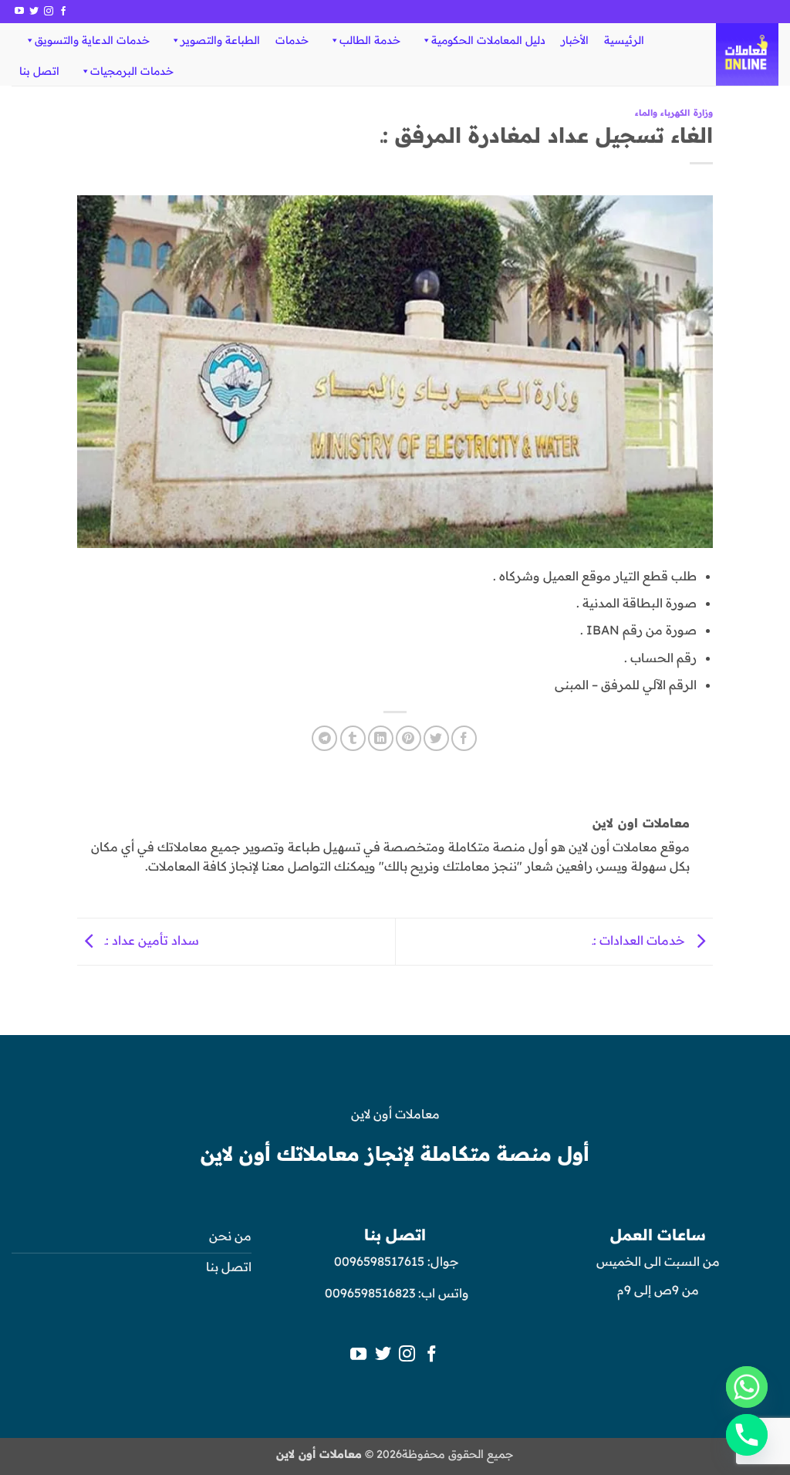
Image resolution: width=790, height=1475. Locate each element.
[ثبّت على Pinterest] (408, 738)
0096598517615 (377, 1261)
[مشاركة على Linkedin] (380, 738)
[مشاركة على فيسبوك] (464, 738)
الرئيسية (624, 40)
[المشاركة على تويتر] (436, 738)
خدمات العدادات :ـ (640, 940)
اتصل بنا (39, 71)
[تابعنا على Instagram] (48, 11)
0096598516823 (370, 1293)
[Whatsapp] (747, 1387)
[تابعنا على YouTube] (19, 11)
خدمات (292, 40)
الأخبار (575, 40)
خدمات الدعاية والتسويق (92, 40)
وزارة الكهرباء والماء (674, 112)
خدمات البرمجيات (132, 71)
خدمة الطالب (369, 40)
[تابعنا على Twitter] (34, 11)
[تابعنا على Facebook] (63, 11)
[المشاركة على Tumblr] (353, 738)
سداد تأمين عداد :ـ (150, 940)
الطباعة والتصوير (220, 40)
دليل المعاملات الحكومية (488, 40)
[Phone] (747, 1435)
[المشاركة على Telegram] (324, 738)
